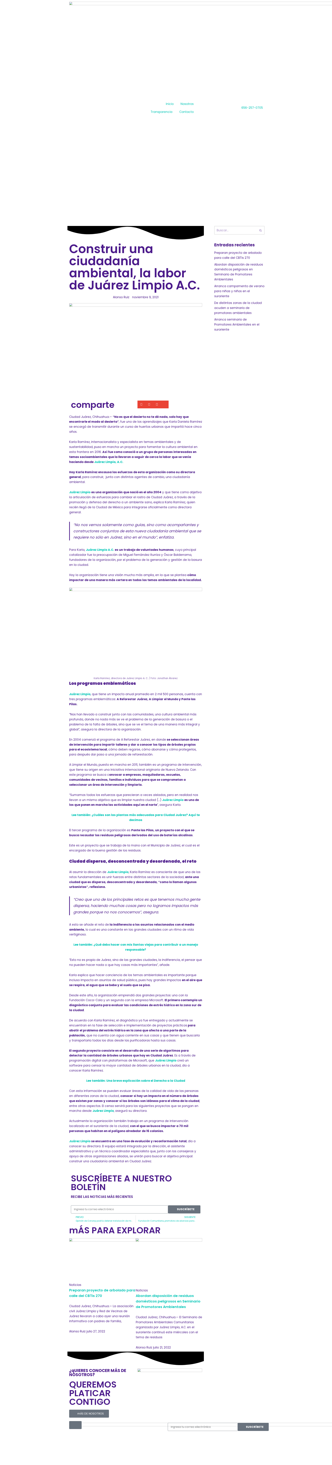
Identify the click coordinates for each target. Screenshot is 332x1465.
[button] (141, 404)
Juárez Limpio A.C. (100, 550)
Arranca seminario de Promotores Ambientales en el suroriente (236, 324)
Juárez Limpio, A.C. (108, 462)
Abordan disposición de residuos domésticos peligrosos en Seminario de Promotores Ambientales (168, 1301)
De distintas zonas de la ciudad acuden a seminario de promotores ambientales (238, 308)
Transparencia (161, 112)
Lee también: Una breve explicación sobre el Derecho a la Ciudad (135, 1081)
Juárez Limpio (79, 492)
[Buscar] (261, 230)
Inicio (170, 104)
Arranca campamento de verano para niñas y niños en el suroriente (239, 291)
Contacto (186, 112)
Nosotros (187, 104)
